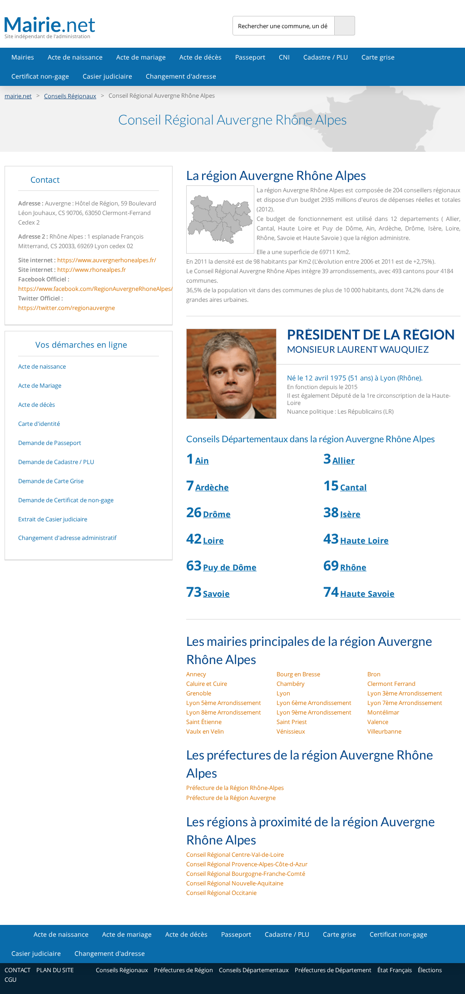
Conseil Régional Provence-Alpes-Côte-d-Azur (246, 864)
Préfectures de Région (183, 970)
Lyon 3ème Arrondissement (404, 693)
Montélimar (383, 712)
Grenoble (198, 693)
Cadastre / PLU (325, 57)
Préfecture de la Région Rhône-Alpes (235, 788)
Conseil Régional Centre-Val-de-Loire (235, 854)
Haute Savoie (367, 593)
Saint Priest (292, 722)
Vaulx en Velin (205, 731)
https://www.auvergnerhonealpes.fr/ (106, 260)
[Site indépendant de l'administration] (118, 24)
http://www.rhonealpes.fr (91, 269)
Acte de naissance (75, 57)
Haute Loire (364, 540)
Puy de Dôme (230, 567)
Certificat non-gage (40, 76)
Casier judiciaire (107, 76)
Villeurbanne (384, 731)
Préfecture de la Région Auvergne (231, 798)
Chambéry (291, 683)
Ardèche (212, 487)
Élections (430, 970)
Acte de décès (200, 57)
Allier (343, 460)
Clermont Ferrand (391, 683)
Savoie (216, 593)
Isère (350, 514)
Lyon (283, 693)
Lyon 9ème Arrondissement (314, 712)
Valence (377, 722)
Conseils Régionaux (70, 96)
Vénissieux (291, 731)
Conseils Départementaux (254, 970)
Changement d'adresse (181, 76)
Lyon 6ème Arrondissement (314, 703)
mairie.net (18, 96)
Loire (213, 540)
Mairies (22, 57)
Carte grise (378, 57)
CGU (10, 979)
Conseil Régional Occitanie (221, 893)
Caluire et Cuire (206, 683)
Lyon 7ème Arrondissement (404, 703)
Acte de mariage (141, 57)
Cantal (353, 487)
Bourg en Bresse (298, 674)
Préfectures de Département (333, 970)
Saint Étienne (204, 722)
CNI (284, 57)
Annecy (196, 674)
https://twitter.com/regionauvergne (66, 308)
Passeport (250, 57)
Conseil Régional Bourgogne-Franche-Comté (245, 873)
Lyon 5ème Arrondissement (223, 703)
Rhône (353, 567)
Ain (202, 460)
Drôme (217, 514)
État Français (394, 970)
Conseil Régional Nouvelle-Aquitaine (234, 883)
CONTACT (17, 970)
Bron (374, 674)
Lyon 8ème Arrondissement (223, 712)
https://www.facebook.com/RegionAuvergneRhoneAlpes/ (95, 289)
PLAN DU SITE (55, 970)
